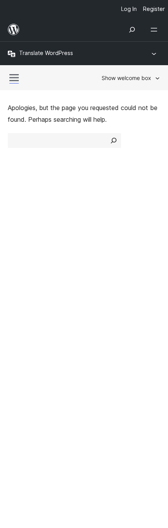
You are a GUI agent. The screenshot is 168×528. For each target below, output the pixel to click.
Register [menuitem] (154, 8)
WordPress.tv (31, 322)
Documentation (30, 295)
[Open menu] (155, 29)
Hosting (19, 241)
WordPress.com (34, 348)
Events (98, 295)
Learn (16, 281)
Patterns (100, 255)
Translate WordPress (46, 53)
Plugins (98, 241)
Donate (102, 308)
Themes (99, 227)
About (16, 214)
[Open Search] (132, 29)
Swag (100, 322)
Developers (24, 308)
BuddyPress (29, 389)
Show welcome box (126, 78)
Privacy (18, 255)
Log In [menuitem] (129, 8)
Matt (19, 362)
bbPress (23, 375)
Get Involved (106, 281)
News (16, 227)
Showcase (103, 214)
